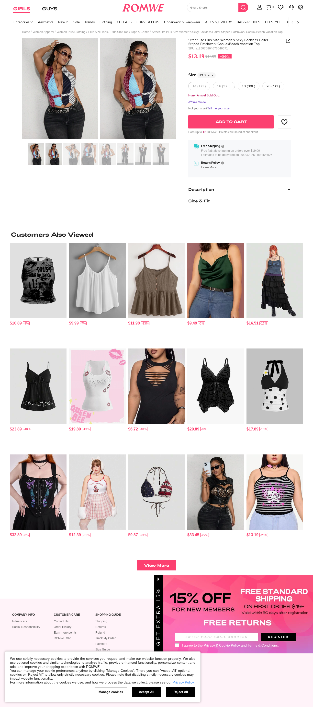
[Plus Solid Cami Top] (97, 280)
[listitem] (38, 294)
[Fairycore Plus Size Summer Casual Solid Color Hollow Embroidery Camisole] (38, 386)
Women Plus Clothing (71, 32)
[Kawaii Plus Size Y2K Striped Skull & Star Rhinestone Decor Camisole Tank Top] (274, 492)
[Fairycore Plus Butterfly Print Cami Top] (274, 280)
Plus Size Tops (98, 32)
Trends (90, 22)
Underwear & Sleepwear (182, 22)
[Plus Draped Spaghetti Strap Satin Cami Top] (215, 280)
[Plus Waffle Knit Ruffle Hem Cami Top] (156, 280)
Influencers (19, 621)
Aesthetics (45, 22)
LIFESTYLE (273, 22)
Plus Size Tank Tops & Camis (130, 32)
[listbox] (260, 7)
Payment (101, 644)
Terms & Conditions (263, 645)
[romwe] (143, 7)
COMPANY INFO (23, 614)
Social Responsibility (26, 627)
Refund (100, 632)
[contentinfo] (16, 323)
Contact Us (61, 621)
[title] (156, 234)
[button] (284, 121)
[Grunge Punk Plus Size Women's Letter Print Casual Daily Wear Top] (38, 280)
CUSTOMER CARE (67, 614)
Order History (62, 627)
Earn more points (65, 632)
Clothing (106, 22)
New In (63, 22)
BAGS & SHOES (248, 22)
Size (199, 75)
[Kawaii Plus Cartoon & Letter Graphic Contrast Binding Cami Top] (97, 492)
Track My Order (105, 638)
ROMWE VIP (62, 638)
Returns (100, 627)
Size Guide (102, 649)
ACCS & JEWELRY (218, 22)
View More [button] (156, 565)
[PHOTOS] (99, 89)
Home (26, 32)
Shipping (101, 621)
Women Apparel (43, 32)
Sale (76, 22)
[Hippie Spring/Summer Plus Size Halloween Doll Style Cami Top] (215, 386)
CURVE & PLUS (147, 22)
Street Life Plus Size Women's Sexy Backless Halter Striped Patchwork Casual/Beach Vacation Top (228, 42)
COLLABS (124, 22)
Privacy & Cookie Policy (222, 645)
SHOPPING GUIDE (108, 614)
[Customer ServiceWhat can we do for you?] (291, 7)
